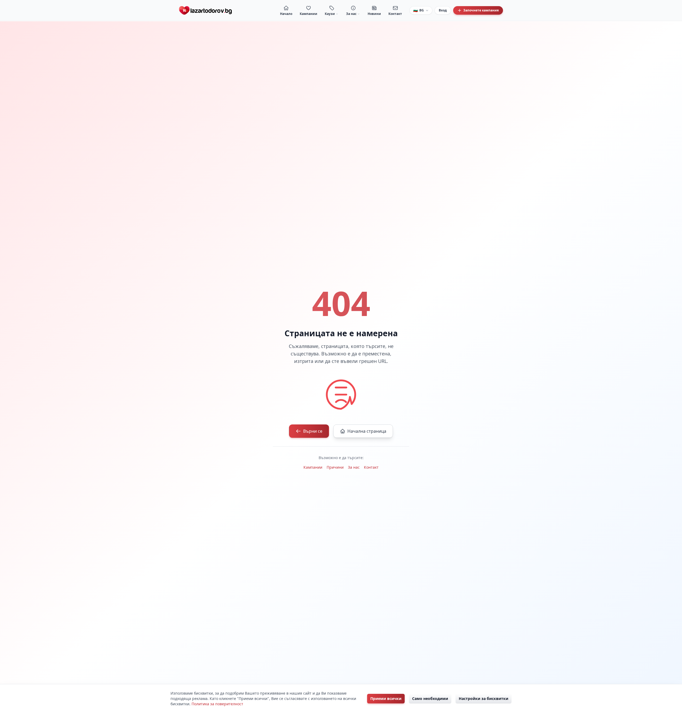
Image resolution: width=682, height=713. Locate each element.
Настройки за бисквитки (483, 698)
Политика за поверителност (217, 703)
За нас (354, 467)
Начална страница (366, 431)
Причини (335, 467)
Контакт (371, 467)
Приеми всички (385, 698)
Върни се (312, 431)
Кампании (312, 467)
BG (418, 10)
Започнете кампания (481, 10)
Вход (443, 10)
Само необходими (430, 698)
